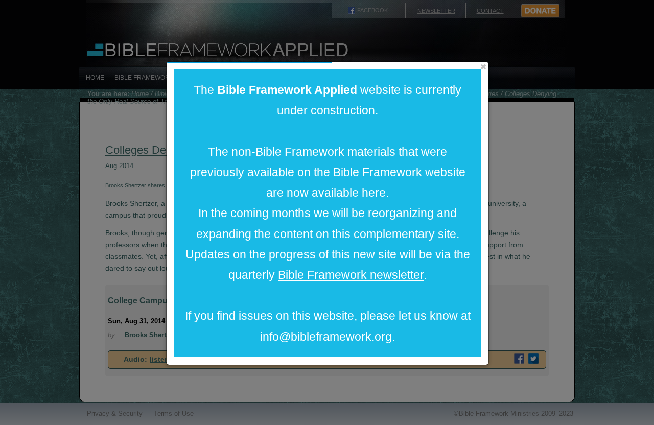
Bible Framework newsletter (351, 274)
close (483, 66)
